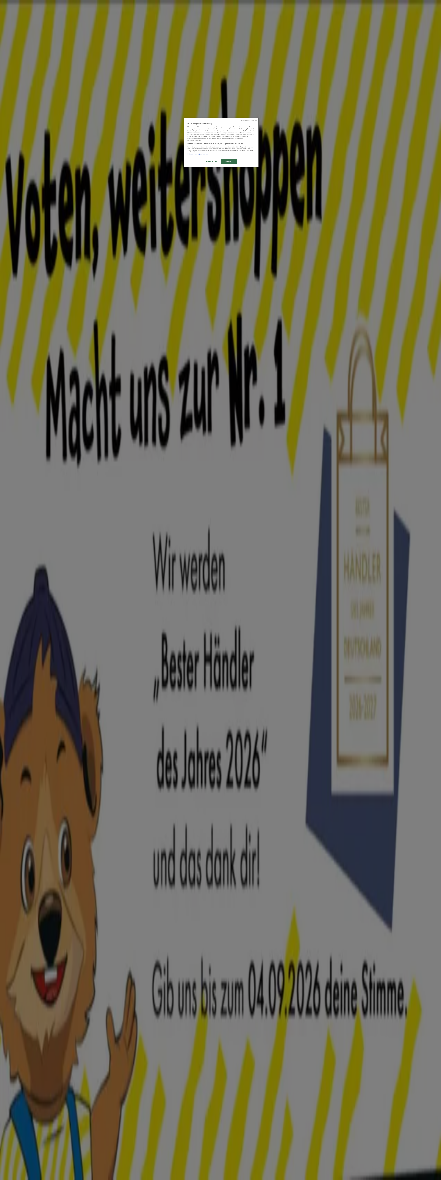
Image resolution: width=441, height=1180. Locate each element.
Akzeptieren (229, 161)
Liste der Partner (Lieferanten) (197, 154)
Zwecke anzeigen (212, 161)
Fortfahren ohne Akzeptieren (249, 121)
